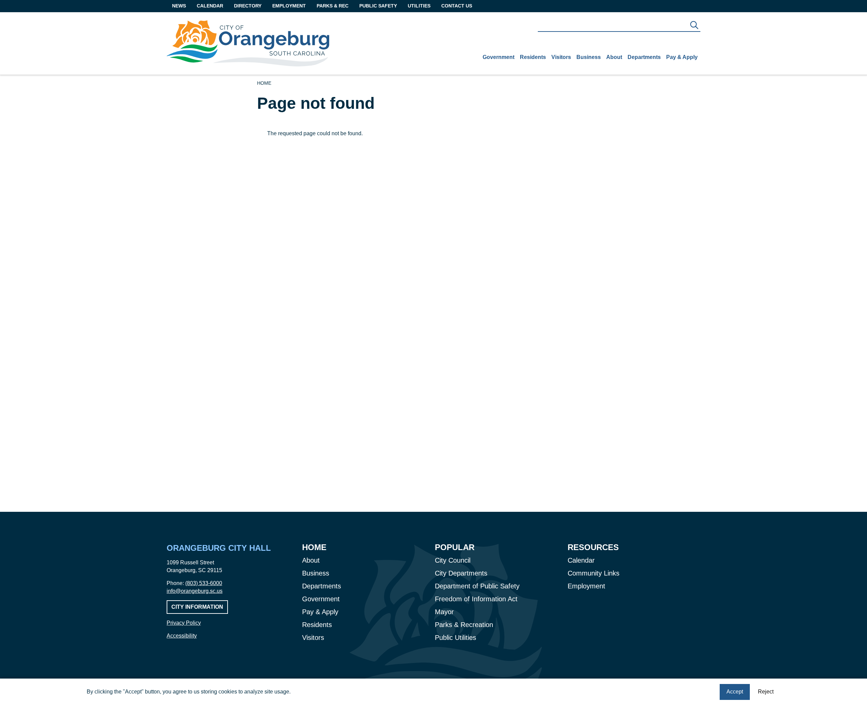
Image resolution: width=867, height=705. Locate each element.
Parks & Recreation (464, 624)
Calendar (210, 5)
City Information (197, 607)
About (614, 57)
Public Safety (378, 5)
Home (264, 83)
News (179, 5)
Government (498, 57)
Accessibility (182, 636)
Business (588, 57)
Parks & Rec (332, 5)
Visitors (561, 57)
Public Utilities (455, 637)
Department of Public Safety (477, 586)
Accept (734, 691)
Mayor (444, 612)
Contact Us (456, 5)
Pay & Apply (682, 57)
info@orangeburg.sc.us (195, 591)
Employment (289, 5)
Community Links (593, 573)
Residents (533, 57)
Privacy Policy (184, 623)
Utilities (419, 5)
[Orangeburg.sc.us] (248, 43)
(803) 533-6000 (203, 583)
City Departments (461, 573)
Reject (766, 691)
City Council (452, 560)
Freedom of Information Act (476, 599)
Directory (247, 5)
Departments (644, 57)
